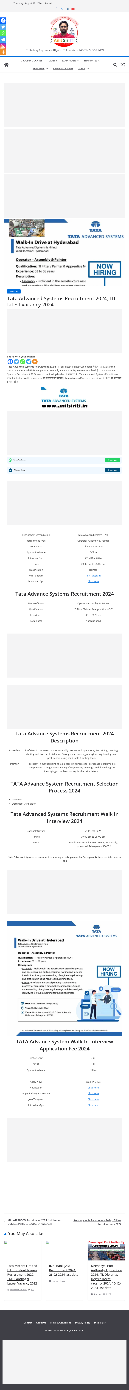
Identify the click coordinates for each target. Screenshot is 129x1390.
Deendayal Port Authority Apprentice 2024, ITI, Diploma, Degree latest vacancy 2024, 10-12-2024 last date (106, 1277)
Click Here (93, 581)
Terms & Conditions (60, 1322)
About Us (41, 1322)
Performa (39, 68)
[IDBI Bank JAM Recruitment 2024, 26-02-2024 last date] (64, 1242)
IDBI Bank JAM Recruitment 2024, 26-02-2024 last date (63, 1270)
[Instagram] (3, 46)
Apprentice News (63, 68)
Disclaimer (99, 1322)
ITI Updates (90, 60)
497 (32, 1289)
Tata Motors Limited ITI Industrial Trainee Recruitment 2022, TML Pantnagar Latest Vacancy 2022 (22, 1274)
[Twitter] (16, 361)
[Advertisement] (64, 105)
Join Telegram (93, 575)
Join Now (113, 460)
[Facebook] (10, 361)
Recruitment (13, 291)
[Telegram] (28, 361)
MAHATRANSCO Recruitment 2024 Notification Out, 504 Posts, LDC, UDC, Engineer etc (34, 1221)
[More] (35, 361)
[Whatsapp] (22, 361)
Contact (28, 1322)
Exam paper (69, 60)
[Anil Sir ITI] (6, 65)
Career (53, 60)
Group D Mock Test (32, 60)
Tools (81, 68)
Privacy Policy (82, 1322)
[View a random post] (122, 65)
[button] (77, 60)
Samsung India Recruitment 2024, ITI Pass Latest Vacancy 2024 (97, 1222)
